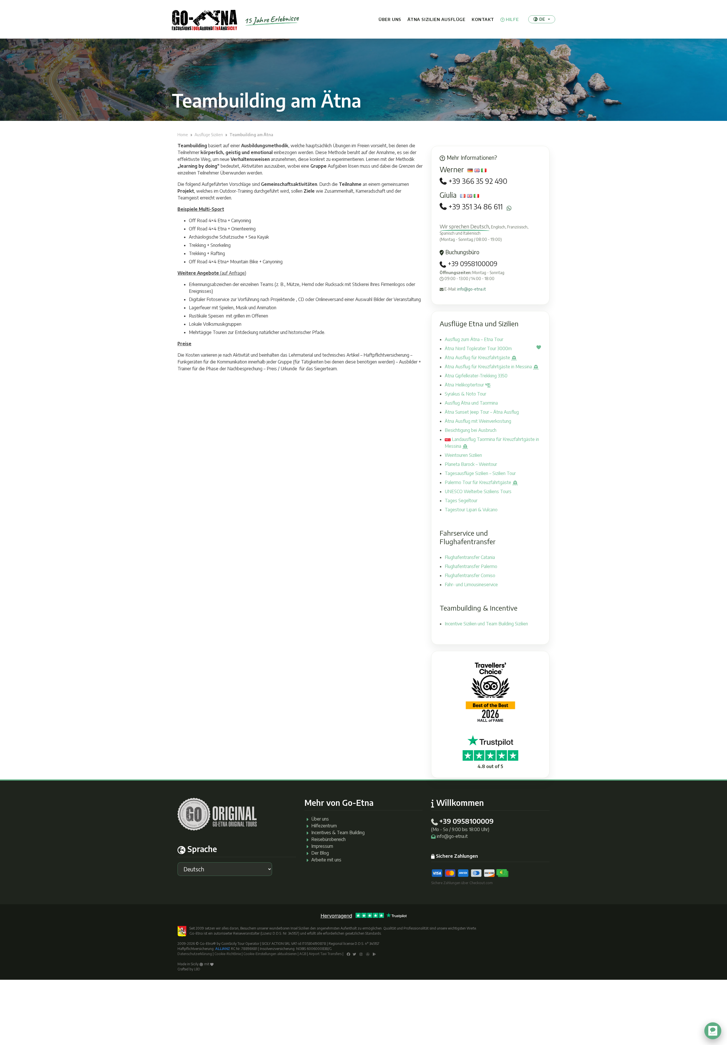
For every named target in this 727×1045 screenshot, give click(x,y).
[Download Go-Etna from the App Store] (367, 954)
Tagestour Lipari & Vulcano (471, 509)
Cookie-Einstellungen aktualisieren (270, 954)
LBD (197, 969)
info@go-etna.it (471, 289)
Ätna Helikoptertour (465, 385)
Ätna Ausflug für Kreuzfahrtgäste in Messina (489, 366)
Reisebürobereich (328, 839)
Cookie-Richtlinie (227, 954)
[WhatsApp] (509, 208)
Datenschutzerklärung (194, 954)
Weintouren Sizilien (463, 455)
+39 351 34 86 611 (475, 207)
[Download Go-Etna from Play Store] (374, 954)
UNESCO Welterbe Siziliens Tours (478, 491)
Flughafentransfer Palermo (471, 566)
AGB (302, 954)
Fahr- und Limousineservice (471, 584)
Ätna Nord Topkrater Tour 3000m (478, 348)
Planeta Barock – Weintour (471, 464)
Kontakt (483, 19)
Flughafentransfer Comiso (470, 575)
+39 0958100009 (471, 264)
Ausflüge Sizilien (209, 134)
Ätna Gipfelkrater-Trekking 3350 (476, 376)
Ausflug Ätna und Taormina (471, 403)
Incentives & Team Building (338, 832)
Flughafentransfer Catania (470, 557)
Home (182, 134)
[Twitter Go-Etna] (354, 954)
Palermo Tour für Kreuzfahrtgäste (478, 482)
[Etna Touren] (204, 19)
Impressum (322, 846)
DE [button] (542, 19)
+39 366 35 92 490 (477, 181)
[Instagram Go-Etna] (361, 954)
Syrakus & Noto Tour (465, 394)
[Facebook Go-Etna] (348, 954)
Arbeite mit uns (326, 860)
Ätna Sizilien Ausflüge (436, 19)
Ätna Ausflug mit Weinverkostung (478, 421)
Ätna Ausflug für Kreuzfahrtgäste (478, 357)
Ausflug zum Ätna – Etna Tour (474, 339)
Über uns (390, 19)
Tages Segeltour (461, 500)
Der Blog (320, 853)
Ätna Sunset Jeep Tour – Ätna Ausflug (482, 412)
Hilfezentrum (324, 826)
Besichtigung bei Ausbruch (470, 430)
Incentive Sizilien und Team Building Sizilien (486, 623)
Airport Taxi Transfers (325, 954)
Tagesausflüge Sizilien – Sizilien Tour (480, 473)
